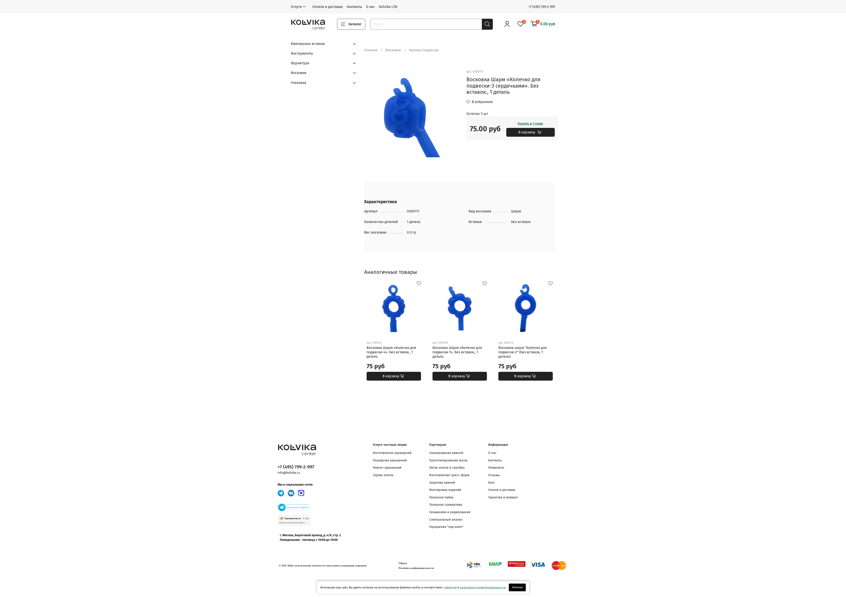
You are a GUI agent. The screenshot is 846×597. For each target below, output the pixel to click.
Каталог (355, 24)
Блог (491, 483)
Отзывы (494, 475)
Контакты (354, 7)
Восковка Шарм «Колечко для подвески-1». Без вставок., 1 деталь (457, 352)
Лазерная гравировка (445, 505)
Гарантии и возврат (503, 497)
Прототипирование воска (448, 460)
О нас (370, 7)
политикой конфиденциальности (483, 587)
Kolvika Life (388, 7)
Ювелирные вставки (308, 44)
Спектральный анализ (445, 519)
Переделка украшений (390, 460)
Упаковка (298, 83)
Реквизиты (496, 468)
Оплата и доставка (327, 7)
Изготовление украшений (392, 453)
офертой (450, 587)
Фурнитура (300, 63)
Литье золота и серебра (447, 468)
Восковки (393, 50)
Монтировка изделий (445, 490)
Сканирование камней (446, 453)
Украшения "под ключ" (446, 527)
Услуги (296, 7)
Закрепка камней (442, 483)
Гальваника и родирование (450, 512)
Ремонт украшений (387, 468)
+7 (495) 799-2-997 (541, 7)
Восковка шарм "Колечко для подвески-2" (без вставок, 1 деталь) (522, 352)
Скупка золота (383, 475)
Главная (370, 50)
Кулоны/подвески (424, 50)
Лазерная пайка (441, 497)
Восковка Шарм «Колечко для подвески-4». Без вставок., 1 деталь (391, 352)
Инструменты (302, 53)
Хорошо (517, 587)
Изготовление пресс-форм (449, 475)
